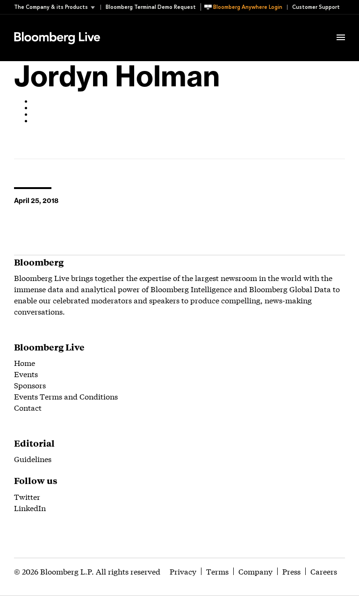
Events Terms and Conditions (66, 396)
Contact (28, 407)
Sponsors (30, 384)
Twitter (27, 496)
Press (291, 571)
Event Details (130, 26)
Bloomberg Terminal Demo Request (151, 7)
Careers (323, 571)
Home (24, 362)
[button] (57, 7)
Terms (217, 571)
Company (255, 571)
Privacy (183, 571)
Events (26, 373)
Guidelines (32, 458)
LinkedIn (30, 507)
